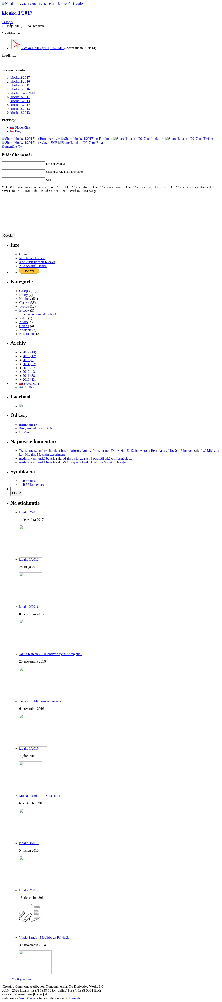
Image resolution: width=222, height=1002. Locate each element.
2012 (29, 372)
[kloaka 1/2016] (30, 793)
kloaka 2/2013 (20, 112)
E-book (24, 310)
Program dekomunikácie (35, 428)
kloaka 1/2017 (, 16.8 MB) (43, 48)
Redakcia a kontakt (32, 258)
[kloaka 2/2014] (30, 934)
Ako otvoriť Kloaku (33, 266)
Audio (23, 322)
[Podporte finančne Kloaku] (29, 272)
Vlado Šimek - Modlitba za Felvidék (44, 937)
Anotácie (25, 330)
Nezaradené (27, 334)
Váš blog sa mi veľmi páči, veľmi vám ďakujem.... (97, 462)
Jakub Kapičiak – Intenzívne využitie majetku (50, 654)
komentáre (33, 484)
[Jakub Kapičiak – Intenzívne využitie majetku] (29, 698)
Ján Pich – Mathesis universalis (40, 701)
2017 (29, 352)
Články (24, 302)
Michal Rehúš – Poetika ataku (39, 796)
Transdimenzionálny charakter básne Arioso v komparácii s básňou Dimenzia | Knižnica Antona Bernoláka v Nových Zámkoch (106, 450)
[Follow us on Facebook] (21, 406)
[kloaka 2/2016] (30, 651)
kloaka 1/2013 (20, 101)
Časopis (7, 22)
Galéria (24, 326)
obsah (30, 481)
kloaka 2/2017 (20, 77)
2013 (29, 368)
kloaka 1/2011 (20, 85)
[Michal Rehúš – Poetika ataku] (29, 840)
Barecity (75, 998)
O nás (23, 254)
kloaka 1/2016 (20, 89)
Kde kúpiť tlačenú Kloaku (37, 262)
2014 (29, 364)
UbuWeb (25, 432)
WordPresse (27, 998)
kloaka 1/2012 (20, 105)
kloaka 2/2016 (20, 81)
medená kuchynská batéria (37, 458)
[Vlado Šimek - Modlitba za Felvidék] (35, 972)
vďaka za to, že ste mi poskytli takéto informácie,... (97, 458)
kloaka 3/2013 (20, 109)
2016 (29, 356)
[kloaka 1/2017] (30, 603)
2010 (29, 379)
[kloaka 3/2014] (30, 887)
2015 (28, 360)
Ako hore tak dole (40, 314)
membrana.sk (28, 424)
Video (23, 318)
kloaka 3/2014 (29, 843)
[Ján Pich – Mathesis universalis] (33, 745)
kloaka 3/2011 (20, 97)
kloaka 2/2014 (29, 890)
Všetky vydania (22, 979)
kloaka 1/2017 (17, 13)
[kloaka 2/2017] (30, 556)
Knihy (23, 295)
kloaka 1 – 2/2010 (22, 93)
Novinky (25, 298)
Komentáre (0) (12, 146)
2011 (29, 375)
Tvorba (24, 306)
